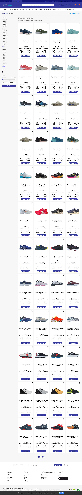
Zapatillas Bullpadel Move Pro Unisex (73, 365)
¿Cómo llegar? (61, 475)
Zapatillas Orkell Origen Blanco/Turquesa (25, 185)
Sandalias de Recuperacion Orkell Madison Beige (25, 149)
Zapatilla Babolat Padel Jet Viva (57, 292)
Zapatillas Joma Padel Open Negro (57, 185)
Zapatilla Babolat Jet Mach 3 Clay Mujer (25, 293)
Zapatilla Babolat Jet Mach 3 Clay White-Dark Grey (41, 329)
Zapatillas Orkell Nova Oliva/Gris (41, 41)
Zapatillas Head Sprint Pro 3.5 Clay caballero (41, 437)
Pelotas (4, 9)
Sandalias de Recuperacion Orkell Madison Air (57, 113)
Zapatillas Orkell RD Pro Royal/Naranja (57, 42)
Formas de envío (44, 475)
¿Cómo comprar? (44, 474)
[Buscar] (52, 5)
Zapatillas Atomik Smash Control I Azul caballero (73, 221)
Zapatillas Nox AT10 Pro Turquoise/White (73, 42)
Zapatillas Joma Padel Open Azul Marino (73, 185)
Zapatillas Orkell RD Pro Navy (41, 112)
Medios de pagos (44, 477)
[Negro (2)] (3, 72)
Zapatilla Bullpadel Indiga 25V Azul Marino (57, 365)
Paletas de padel (38, 9)
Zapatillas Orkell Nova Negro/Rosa (41, 149)
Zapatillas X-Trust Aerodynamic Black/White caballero (25, 401)
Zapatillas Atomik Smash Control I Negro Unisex (57, 221)
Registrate (61, 5)
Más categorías (69, 9)
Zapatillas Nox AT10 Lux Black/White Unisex (25, 113)
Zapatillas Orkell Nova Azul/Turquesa (57, 149)
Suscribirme (58, 465)
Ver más (3, 46)
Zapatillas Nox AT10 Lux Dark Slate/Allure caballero (57, 77)
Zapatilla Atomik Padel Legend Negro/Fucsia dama (73, 257)
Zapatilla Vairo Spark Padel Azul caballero (41, 257)
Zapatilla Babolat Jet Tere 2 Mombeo (25, 257)
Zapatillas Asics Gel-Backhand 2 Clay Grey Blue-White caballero (73, 329)
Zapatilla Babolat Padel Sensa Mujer (41, 293)
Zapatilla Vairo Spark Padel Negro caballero (57, 257)
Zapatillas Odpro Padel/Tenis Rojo (25, 365)
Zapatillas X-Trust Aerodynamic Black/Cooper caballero (57, 401)
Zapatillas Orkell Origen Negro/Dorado (41, 185)
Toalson (25, 480)
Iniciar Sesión (69, 5)
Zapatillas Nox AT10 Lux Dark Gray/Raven (41, 77)
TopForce (26, 472)
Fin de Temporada (47, 9)
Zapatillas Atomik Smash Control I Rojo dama (41, 221)
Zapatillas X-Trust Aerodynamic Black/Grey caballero (41, 401)
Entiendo (61, 492)
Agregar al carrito (25, 55)
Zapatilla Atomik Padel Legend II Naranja (57, 329)
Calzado (30, 9)
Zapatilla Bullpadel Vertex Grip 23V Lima (73, 401)
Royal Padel (26, 474)
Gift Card (62, 9)
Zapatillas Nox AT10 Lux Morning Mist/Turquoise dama (73, 77)
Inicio (3, 13)
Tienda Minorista (17, 1)
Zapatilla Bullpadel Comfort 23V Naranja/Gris (73, 437)
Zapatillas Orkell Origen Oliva (73, 148)
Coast (25, 478)
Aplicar (8, 85)
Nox (25, 475)
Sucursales (60, 474)
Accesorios (55, 9)
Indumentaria (22, 9)
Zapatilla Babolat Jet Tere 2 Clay (25, 221)
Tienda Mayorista (7, 1)
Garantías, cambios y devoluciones (48, 472)
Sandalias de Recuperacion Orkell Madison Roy (73, 113)
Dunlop (25, 477)
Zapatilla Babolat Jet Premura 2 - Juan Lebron (25, 329)
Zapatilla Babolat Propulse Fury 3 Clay (73, 293)
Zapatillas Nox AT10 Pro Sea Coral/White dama (25, 77)
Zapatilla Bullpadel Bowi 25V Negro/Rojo (41, 365)
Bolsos (15, 9)
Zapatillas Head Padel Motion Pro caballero (57, 437)
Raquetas (10, 9)
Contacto (60, 472)
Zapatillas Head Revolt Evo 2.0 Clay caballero (26, 437)
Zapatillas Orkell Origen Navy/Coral (25, 42)
